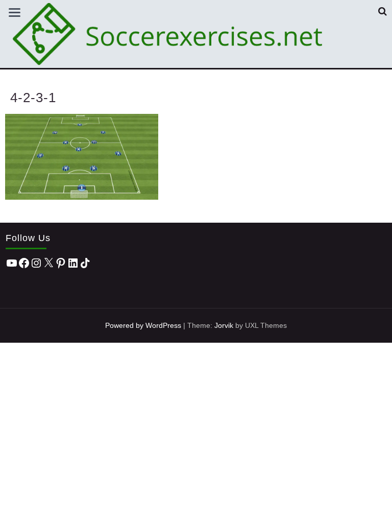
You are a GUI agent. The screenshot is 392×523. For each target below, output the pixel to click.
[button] (382, 11)
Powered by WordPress (143, 325)
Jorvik (223, 325)
